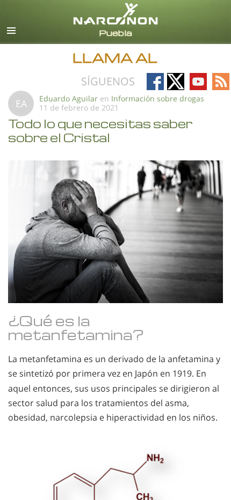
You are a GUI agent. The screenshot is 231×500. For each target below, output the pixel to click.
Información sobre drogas (157, 98)
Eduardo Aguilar (69, 98)
